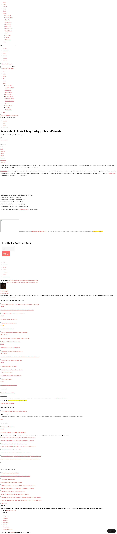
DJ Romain (4, 269)
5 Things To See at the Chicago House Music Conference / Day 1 (15, 476)
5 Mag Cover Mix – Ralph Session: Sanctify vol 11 (11, 375)
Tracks (4, 4)
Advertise (4, 53)
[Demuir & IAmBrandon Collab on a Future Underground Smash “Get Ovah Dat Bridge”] (20, 497)
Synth (6, 33)
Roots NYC (4, 274)
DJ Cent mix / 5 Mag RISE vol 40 (7, 328)
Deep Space (4, 267)
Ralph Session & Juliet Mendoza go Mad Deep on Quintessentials (14, 338)
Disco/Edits (8, 24)
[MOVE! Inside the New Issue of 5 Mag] (11, 360)
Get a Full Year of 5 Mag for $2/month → (17, 400)
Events (4, 11)
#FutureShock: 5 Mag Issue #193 (39, 231)
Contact (5, 524)
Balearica (7, 20)
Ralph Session (3, 171)
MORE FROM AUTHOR (18, 300)
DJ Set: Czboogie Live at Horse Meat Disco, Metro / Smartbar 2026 (15, 452)
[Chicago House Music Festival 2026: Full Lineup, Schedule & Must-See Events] (13, 443)
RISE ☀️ (2, 325)
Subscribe (5, 518)
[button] (111, 531)
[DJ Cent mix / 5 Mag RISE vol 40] (8, 323)
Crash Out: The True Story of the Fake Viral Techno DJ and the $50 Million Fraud (19, 459)
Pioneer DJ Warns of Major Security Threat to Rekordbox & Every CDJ (17, 440)
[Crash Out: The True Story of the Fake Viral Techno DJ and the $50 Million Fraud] (20, 456)
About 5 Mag (5, 55)
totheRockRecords (6, 276)
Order (1, 419)
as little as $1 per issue (97, 231)
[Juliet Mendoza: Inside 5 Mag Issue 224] (12, 313)
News (4, 2)
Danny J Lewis (112, 173)
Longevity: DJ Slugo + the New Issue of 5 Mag (13, 432)
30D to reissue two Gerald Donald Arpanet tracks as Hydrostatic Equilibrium (23, 280)
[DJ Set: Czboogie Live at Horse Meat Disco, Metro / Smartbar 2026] (10, 450)
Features (5, 6)
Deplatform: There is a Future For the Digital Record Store (14, 494)
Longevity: (3, 396)
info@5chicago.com (11, 510)
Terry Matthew (4, 140)
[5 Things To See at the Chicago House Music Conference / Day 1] (9, 473)
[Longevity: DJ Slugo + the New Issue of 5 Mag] (7, 427)
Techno (7, 37)
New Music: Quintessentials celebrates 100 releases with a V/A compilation (17, 310)
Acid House (8, 15)
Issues (2, 316)
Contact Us (4, 60)
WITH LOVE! (4, 414)
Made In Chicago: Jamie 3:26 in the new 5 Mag (10, 347)
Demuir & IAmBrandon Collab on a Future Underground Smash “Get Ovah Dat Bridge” (20, 500)
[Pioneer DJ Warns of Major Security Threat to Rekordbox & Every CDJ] (18, 437)
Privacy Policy (6, 527)
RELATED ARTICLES (6, 300)
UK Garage (8, 39)
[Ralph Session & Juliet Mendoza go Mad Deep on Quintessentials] (13, 332)
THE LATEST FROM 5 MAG (7, 469)
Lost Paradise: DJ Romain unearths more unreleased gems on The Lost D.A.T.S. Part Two (19, 357)
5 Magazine (5, 516)
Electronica (8, 26)
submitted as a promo (23, 209)
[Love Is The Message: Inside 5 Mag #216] (6, 379)
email (14, 296)
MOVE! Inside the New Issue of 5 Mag (8, 366)
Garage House (8, 28)
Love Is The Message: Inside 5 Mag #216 (8, 385)
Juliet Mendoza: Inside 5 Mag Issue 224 (8, 319)
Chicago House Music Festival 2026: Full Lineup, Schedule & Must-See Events (18, 446)
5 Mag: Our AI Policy (8, 529)
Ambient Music (9, 17)
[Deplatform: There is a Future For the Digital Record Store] (12, 491)
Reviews (4, 125)
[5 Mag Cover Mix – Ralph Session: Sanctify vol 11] (11, 370)
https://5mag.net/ (4, 293)
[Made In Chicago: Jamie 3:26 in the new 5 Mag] (10, 341)
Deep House (8, 22)
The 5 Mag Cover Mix (6, 372)
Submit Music (5, 58)
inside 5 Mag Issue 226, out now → (61, 397)
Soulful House (8, 31)
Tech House (8, 35)
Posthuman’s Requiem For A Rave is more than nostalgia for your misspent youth (22, 282)
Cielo (4, 262)
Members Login (5, 48)
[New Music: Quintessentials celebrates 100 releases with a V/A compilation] (19, 304)
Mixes (4, 8)
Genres (4, 13)
